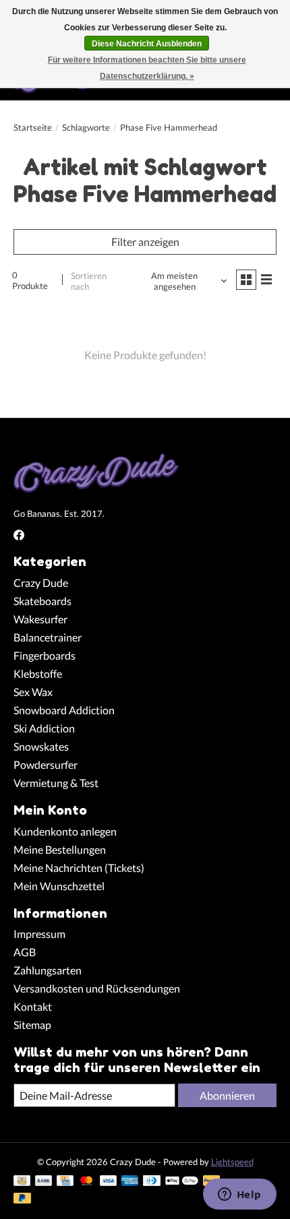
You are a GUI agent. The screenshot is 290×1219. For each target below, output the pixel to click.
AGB (24, 951)
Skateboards (42, 600)
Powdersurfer (45, 764)
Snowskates (41, 746)
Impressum (39, 933)
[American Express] (130, 1181)
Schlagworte (86, 127)
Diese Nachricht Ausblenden (147, 44)
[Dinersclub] (152, 1181)
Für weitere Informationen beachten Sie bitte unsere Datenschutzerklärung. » (147, 68)
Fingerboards (44, 655)
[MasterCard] (86, 1181)
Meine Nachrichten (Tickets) (78, 867)
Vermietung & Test (55, 782)
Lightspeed (232, 1161)
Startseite (32, 127)
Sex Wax (33, 691)
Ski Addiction (44, 728)
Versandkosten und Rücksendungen (96, 988)
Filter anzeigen (145, 241)
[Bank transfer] (44, 1181)
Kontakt (32, 1006)
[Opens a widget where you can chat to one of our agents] (239, 1195)
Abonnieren (227, 1095)
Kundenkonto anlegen (65, 831)
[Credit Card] (65, 1181)
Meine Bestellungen (59, 849)
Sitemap (32, 1024)
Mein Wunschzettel (59, 885)
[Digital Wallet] (181, 1181)
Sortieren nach (89, 281)
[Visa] (108, 1181)
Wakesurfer (40, 619)
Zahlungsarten (47, 970)
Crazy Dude (40, 582)
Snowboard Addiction (64, 710)
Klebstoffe (37, 673)
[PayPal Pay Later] (22, 1199)
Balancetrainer (47, 637)
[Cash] (21, 1181)
